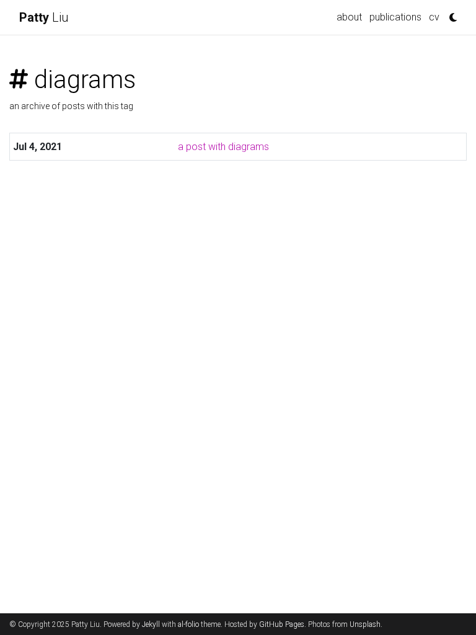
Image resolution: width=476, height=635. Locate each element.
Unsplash (365, 624)
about (349, 17)
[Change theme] (450, 13)
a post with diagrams (223, 147)
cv (434, 17)
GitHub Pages (281, 624)
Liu (43, 17)
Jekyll (151, 624)
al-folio (188, 624)
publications (395, 17)
